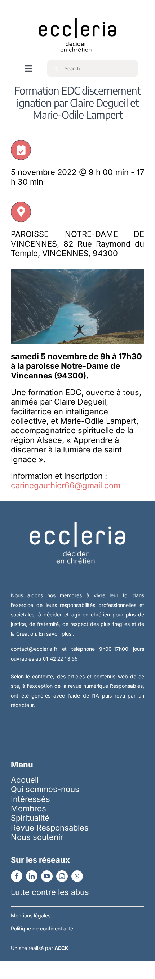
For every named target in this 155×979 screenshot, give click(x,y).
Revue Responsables (50, 827)
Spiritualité (30, 818)
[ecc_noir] (77, 11)
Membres (28, 808)
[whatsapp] (77, 876)
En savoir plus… (57, 634)
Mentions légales (30, 915)
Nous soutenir (37, 837)
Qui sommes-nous (45, 789)
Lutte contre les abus (50, 892)
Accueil (25, 780)
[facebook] (16, 876)
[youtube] (47, 876)
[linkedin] (31, 876)
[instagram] (62, 876)
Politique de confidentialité (42, 928)
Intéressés (30, 799)
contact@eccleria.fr (36, 649)
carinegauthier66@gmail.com (65, 485)
